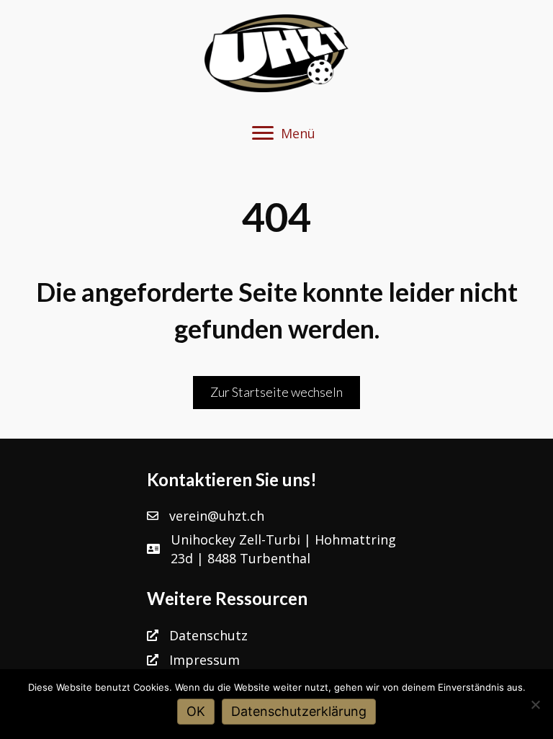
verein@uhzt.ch (216, 515)
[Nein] (535, 704)
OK (195, 711)
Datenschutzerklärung (299, 711)
